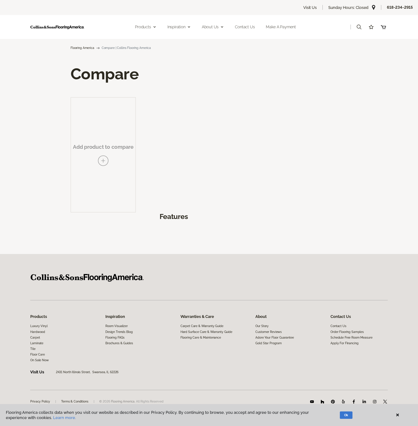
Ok (346, 415)
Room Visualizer (116, 326)
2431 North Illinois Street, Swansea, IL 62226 (87, 372)
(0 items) (383, 27)
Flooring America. (123, 401)
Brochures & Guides (119, 343)
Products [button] (143, 27)
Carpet (35, 337)
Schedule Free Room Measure (351, 337)
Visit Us (310, 7)
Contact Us (245, 27)
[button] (359, 27)
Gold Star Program (268, 343)
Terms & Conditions (74, 401)
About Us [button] (210, 27)
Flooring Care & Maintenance (200, 337)
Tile (32, 349)
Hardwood (37, 332)
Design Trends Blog (119, 332)
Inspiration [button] (176, 27)
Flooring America (82, 48)
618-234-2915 (400, 7)
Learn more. (64, 417)
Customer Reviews (268, 332)
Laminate (36, 343)
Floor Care (37, 354)
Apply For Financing (344, 343)
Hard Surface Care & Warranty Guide (206, 332)
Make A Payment (281, 27)
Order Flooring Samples (347, 332)
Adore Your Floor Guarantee (274, 337)
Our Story (262, 326)
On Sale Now (39, 360)
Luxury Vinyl (38, 326)
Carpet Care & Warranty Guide (201, 326)
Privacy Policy (40, 401)
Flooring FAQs (115, 337)
